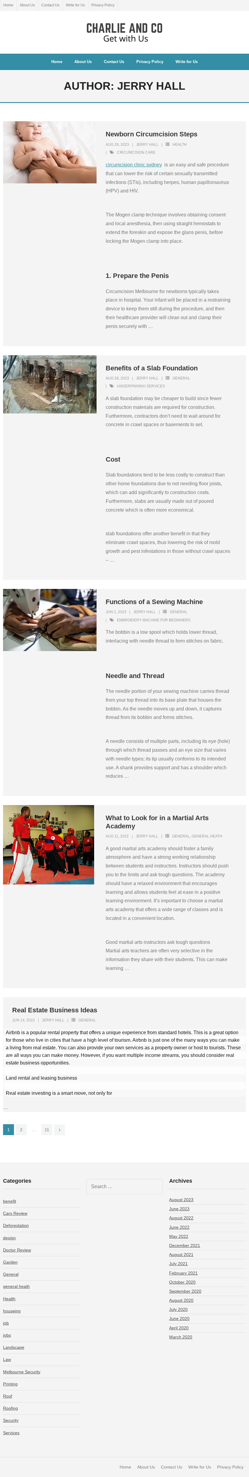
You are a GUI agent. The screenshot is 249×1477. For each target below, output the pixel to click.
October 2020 (182, 1282)
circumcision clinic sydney (134, 164)
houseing (12, 1310)
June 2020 (179, 1318)
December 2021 (184, 1245)
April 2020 (179, 1327)
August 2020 (181, 1300)
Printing (10, 1384)
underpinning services (141, 386)
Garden (10, 1262)
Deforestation (16, 1225)
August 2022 (181, 1217)
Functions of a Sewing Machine (154, 602)
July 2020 (178, 1309)
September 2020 (185, 1291)
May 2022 (178, 1236)
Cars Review (15, 1213)
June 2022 (179, 1227)
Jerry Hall (147, 144)
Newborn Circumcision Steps (151, 134)
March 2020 (180, 1337)
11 (47, 1129)
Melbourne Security (21, 1371)
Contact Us (50, 5)
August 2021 (181, 1254)
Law (7, 1359)
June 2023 (179, 1208)
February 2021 (183, 1273)
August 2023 (181, 1199)
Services (11, 1432)
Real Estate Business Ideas (54, 1010)
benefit (9, 1201)
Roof (7, 1396)
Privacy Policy (102, 5)
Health (179, 144)
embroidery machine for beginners (153, 620)
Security (11, 1420)
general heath (207, 836)
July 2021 (178, 1263)
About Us (27, 5)
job (6, 1323)
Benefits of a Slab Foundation (152, 368)
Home (8, 5)
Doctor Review (17, 1250)
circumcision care (136, 152)
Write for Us (75, 5)
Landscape (13, 1347)
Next (59, 1129)
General (181, 378)
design (9, 1237)
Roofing (10, 1408)
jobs (7, 1335)
